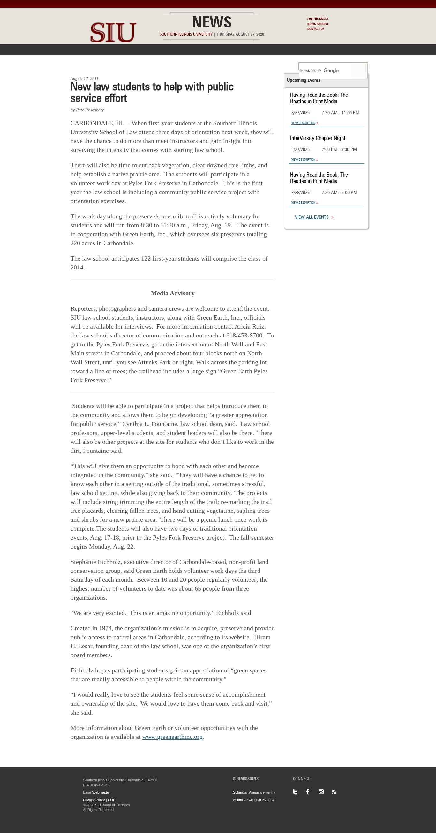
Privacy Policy (94, 800)
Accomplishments (170, 66)
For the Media (317, 18)
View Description (303, 123)
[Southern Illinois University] (113, 57)
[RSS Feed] (337, 792)
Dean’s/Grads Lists (270, 66)
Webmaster (101, 792)
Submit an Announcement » (254, 792)
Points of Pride (220, 66)
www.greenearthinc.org (172, 736)
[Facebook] (312, 792)
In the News (124, 66)
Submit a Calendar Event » (253, 800)
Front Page (86, 66)
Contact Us (316, 29)
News (212, 23)
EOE (111, 800)
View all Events (312, 217)
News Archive (318, 24)
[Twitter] (299, 792)
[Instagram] (325, 792)
